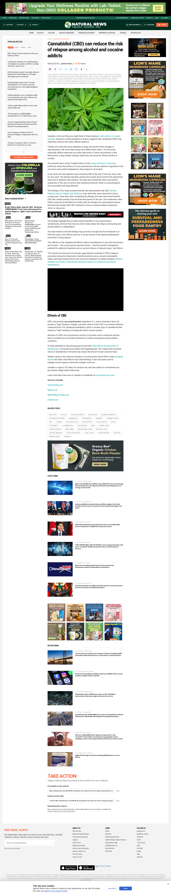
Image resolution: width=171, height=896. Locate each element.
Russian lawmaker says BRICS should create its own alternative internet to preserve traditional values (99, 586)
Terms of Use (77, 857)
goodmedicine (78, 79)
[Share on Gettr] (81, 69)
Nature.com (52, 390)
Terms (62, 875)
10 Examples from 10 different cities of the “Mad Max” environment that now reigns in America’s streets (95, 695)
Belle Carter (88, 481)
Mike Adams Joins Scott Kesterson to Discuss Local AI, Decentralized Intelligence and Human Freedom (13, 224)
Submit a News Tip (79, 851)
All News (108, 834)
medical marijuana (71, 81)
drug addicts (117, 77)
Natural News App (111, 843)
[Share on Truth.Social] (76, 69)
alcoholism (83, 74)
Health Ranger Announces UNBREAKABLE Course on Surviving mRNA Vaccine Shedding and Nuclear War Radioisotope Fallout (33, 226)
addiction (55, 74)
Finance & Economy (86, 33)
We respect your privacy (12, 848)
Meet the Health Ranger (81, 834)
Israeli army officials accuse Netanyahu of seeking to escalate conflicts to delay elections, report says (23, 63)
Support (75, 840)
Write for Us (77, 843)
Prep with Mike (24, 18)
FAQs (156, 18)
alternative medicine (113, 74)
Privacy (56, 875)
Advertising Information (81, 848)
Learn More (112, 888)
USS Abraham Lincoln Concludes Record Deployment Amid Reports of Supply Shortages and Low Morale (23, 74)
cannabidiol (52, 77)
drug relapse (52, 79)
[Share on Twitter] (60, 69)
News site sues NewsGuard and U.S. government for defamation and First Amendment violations (94, 566)
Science (123, 33)
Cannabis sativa (82, 77)
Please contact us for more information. (61, 811)
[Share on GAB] (71, 69)
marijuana (60, 81)
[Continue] (51, 843)
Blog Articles (109, 848)
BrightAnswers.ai (122, 18)
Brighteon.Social (142, 834)
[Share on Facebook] (55, 69)
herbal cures (106, 79)
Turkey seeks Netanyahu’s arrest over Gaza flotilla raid (22, 106)
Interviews (35, 18)
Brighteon (13, 18)
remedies (92, 83)
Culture (51, 33)
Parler (139, 840)
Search (166, 18)
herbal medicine (55, 429)
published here (89, 878)
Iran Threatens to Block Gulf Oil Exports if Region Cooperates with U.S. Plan (23, 134)
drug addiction (105, 77)
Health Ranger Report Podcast (115, 840)
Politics (40, 33)
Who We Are (77, 831)
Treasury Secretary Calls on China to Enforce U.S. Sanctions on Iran (22, 144)
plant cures (52, 83)
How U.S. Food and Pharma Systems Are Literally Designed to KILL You (13, 242)
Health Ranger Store (112, 837)
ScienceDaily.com (55, 385)
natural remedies (97, 81)
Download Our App (137, 18)
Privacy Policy (77, 854)
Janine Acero (66, 63)
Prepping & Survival (107, 33)
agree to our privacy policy (56, 891)
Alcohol (63, 74)
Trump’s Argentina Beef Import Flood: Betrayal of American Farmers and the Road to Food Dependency (22, 124)
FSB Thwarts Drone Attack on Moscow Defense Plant (23, 54)
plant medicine (63, 83)
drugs (60, 79)
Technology (136, 33)
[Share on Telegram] (66, 69)
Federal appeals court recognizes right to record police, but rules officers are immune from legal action (22, 97)
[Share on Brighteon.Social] (50, 69)
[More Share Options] (87, 69)
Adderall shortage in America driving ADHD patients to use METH (97, 756)
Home (4, 18)
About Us (150, 18)
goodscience (90, 79)
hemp (98, 79)
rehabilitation (82, 83)
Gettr (138, 845)
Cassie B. (88, 522)
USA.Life (140, 857)
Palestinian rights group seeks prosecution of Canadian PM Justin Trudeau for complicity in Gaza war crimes (97, 525)
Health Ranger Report (14, 199)
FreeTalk (140, 848)
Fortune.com (53, 400)
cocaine (96, 77)
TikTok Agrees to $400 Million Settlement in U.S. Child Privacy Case (22, 115)
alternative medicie (96, 74)
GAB (138, 854)
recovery (72, 83)
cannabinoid (62, 77)
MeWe (139, 851)
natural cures (85, 81)
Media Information (79, 845)
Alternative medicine (61, 39)
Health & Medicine (66, 33)
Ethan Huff (88, 502)
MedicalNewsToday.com (58, 395)
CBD (90, 77)
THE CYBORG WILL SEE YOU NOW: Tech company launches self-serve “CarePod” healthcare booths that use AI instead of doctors (99, 547)
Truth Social (141, 843)
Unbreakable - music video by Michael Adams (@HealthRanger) (33, 241)
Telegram (140, 837)
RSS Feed (108, 851)
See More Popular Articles (24, 157)
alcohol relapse (73, 74)
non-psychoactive (112, 81)
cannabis (71, 77)
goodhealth (67, 79)
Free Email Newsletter (80, 837)
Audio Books (46, 18)
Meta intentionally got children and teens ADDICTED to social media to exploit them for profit (98, 675)
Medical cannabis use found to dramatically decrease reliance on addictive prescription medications (85, 262)
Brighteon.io (141, 831)
